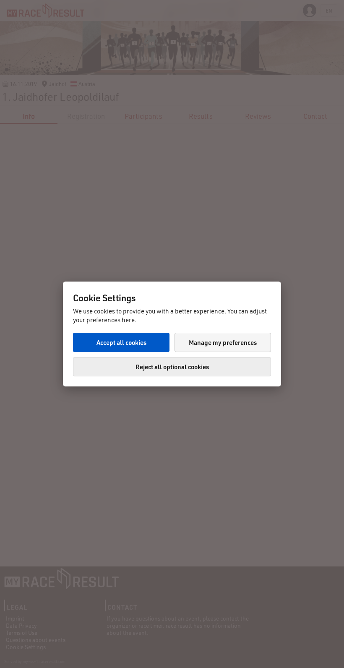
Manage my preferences (223, 342)
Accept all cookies (121, 342)
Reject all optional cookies (172, 367)
